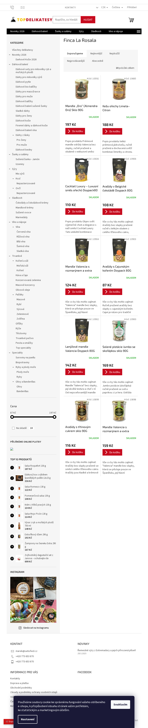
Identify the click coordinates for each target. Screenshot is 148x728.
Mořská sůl (22, 266)
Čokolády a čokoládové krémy (32, 203)
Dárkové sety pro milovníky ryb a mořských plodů (33, 70)
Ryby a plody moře (26, 367)
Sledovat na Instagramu (36, 628)
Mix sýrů (20, 174)
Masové (21, 299)
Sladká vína (23, 251)
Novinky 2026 (19, 55)
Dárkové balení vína (26, 130)
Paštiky (19, 294)
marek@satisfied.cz (26, 651)
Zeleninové (23, 314)
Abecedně (97, 61)
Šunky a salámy (20, 154)
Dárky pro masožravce (28, 91)
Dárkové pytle (23, 82)
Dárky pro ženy (24, 116)
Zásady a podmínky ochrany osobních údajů (33, 692)
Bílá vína (21, 241)
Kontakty (70, 7)
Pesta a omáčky (24, 343)
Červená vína (24, 232)
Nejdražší (115, 53)
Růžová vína (23, 237)
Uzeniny (20, 164)
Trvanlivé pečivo (25, 338)
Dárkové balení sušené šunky (31, 106)
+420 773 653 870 (25, 656)
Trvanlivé (17, 256)
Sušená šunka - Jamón (28, 159)
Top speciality (23, 348)
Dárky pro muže (24, 96)
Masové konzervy (25, 285)
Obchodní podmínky (21, 688)
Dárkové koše (23, 121)
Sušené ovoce (23, 212)
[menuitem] (17, 31)
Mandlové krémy (25, 207)
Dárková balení (20, 64)
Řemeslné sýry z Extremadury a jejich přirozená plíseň (107, 650)
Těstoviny (21, 333)
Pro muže (22, 145)
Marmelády (22, 217)
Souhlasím (120, 705)
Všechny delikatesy (22, 50)
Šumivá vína (23, 246)
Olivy (19, 386)
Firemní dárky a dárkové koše (32, 125)
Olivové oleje (23, 290)
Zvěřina (21, 319)
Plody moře (23, 372)
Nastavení (27, 719)
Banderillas (23, 391)
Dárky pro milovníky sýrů (29, 77)
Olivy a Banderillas (25, 382)
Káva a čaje (22, 275)
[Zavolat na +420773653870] (15, 7)
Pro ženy (21, 140)
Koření (20, 270)
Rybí (19, 304)
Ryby (19, 377)
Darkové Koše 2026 (26, 59)
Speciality (17, 353)
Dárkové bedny (24, 150)
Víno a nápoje (19, 222)
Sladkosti (17, 198)
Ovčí (18, 188)
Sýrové (20, 309)
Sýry (14, 169)
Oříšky (19, 323)
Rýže (18, 328)
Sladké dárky (23, 111)
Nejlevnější (96, 53)
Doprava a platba (19, 683)
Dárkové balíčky (24, 101)
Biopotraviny (22, 362)
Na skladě (24, 428)
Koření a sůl (22, 261)
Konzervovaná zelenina (28, 280)
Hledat (88, 19)
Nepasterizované (26, 183)
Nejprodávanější (76, 61)
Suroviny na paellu (25, 357)
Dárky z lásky (23, 135)
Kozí (18, 178)
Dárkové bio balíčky (26, 87)
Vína (18, 227)
